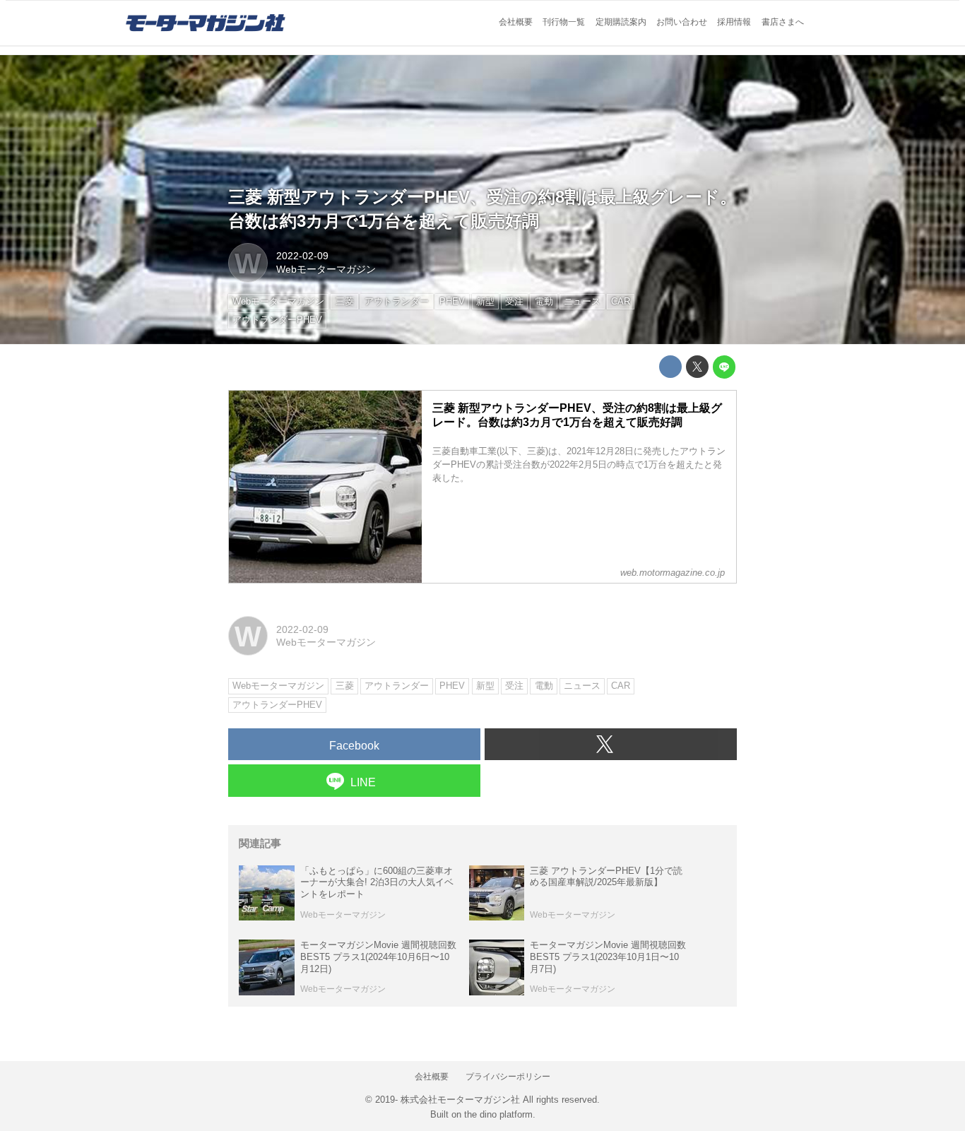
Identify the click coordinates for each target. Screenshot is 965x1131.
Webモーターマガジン (326, 269)
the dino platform (498, 1114)
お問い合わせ (681, 22)
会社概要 (516, 22)
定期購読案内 (621, 22)
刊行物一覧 (564, 22)
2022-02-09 (302, 255)
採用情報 (734, 22)
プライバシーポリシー (508, 1077)
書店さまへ (783, 22)
